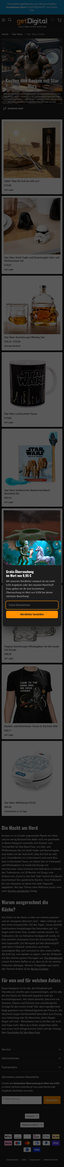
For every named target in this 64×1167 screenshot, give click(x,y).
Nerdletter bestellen (32, 614)
